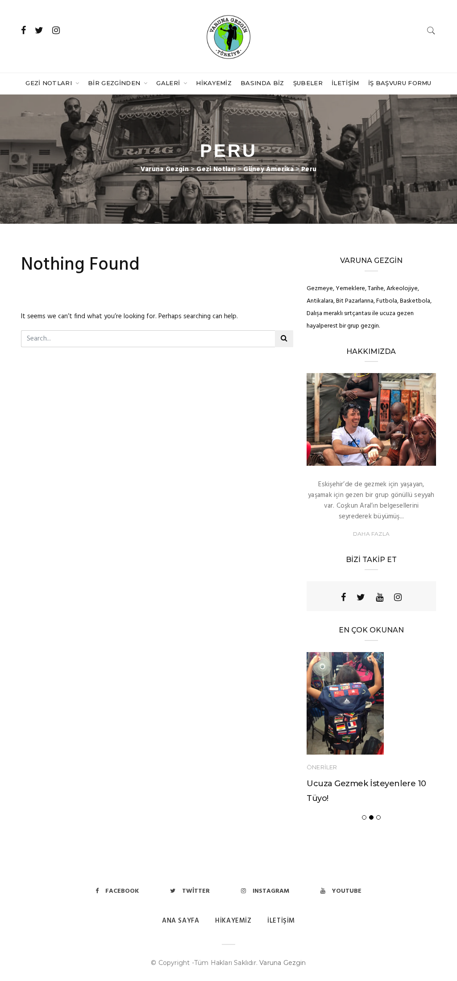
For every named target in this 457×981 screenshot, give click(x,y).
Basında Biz (262, 82)
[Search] (431, 30)
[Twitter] (361, 597)
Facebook (122, 891)
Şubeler (308, 82)
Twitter (196, 891)
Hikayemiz (214, 82)
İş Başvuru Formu (400, 82)
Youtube (346, 891)
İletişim (345, 82)
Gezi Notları (49, 82)
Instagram (271, 891)
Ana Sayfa (180, 920)
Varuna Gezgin (282, 963)
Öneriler (322, 767)
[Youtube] (379, 597)
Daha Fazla (371, 533)
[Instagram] (398, 597)
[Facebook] (343, 597)
